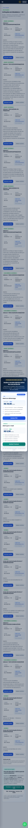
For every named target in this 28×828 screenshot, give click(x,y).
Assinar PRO (14, 418)
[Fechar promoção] (24, 379)
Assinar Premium (14, 444)
